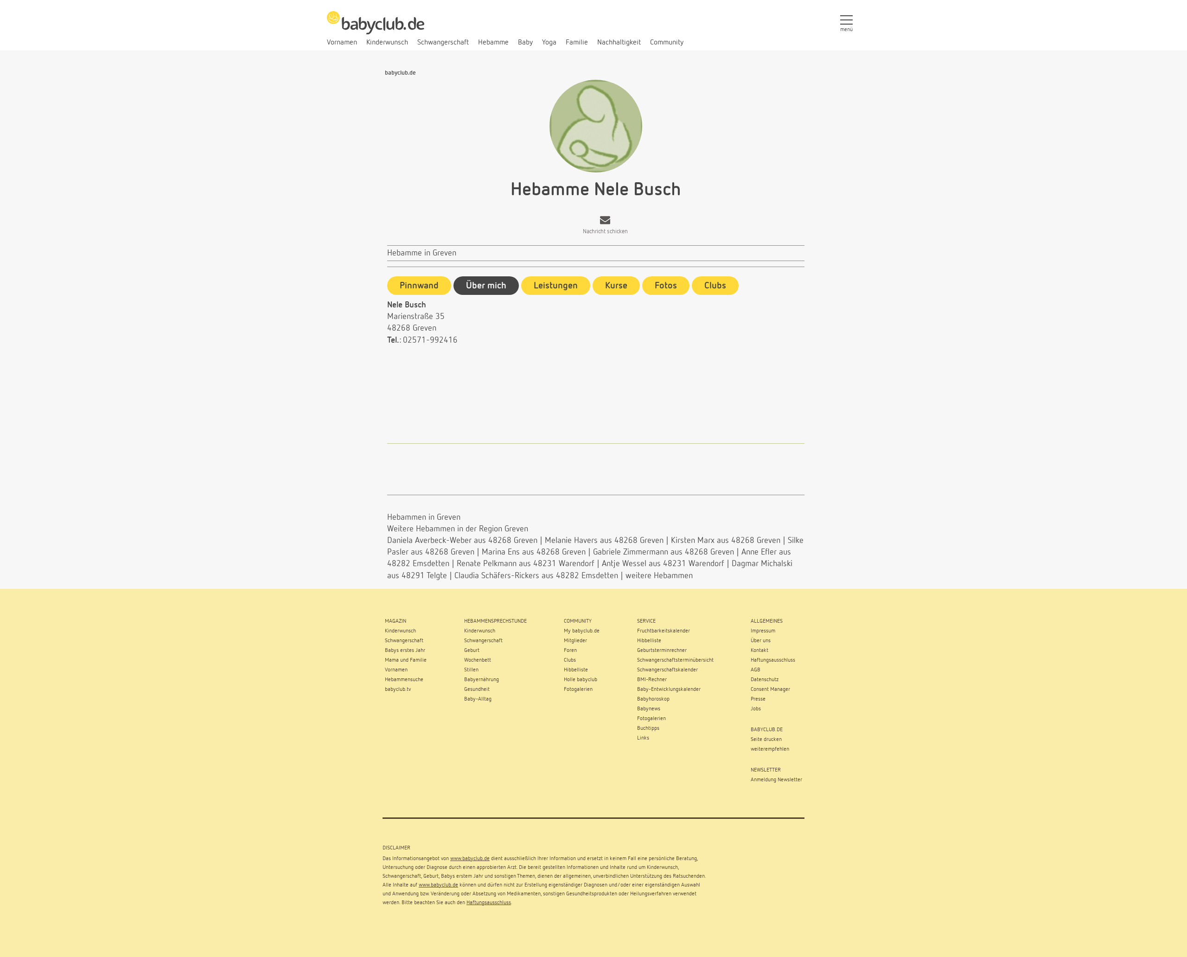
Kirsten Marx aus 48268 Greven (725, 540)
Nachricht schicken (605, 232)
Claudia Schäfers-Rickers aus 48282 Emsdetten (536, 576)
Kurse (616, 285)
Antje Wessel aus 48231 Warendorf (663, 564)
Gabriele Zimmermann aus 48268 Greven (663, 552)
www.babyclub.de (470, 858)
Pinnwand (419, 285)
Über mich (486, 285)
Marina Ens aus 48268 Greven (534, 552)
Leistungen (556, 285)
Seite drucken (766, 739)
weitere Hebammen (659, 576)
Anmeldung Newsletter (776, 780)
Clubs (715, 285)
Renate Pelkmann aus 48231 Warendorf (525, 564)
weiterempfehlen (770, 749)
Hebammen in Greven (423, 517)
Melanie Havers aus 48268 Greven (604, 540)
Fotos (666, 285)
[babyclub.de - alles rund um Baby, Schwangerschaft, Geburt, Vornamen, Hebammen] (375, 28)
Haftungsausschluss (488, 903)
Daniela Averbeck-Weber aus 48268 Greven (462, 540)
